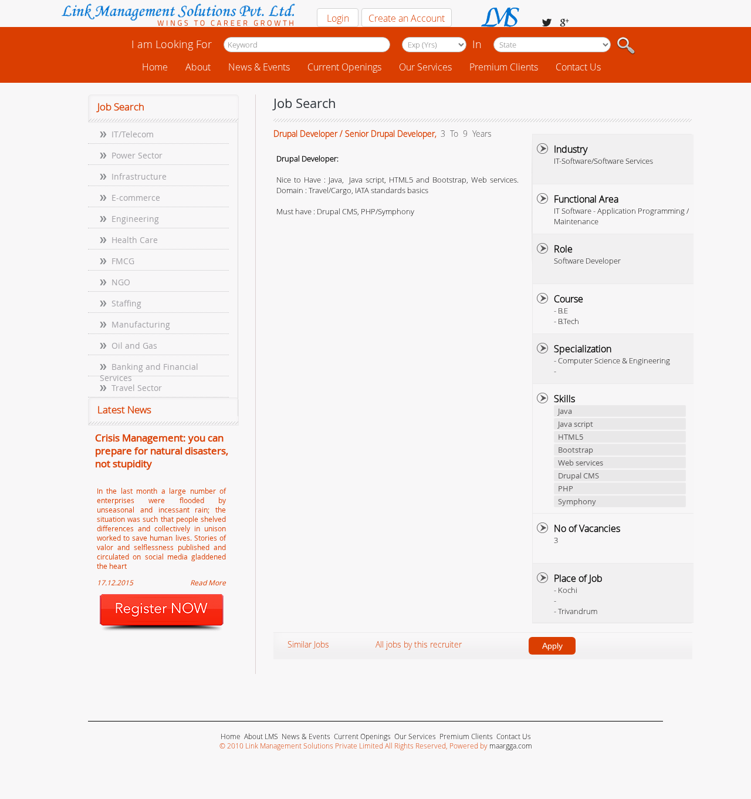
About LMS (261, 736)
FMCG (122, 261)
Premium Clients (503, 66)
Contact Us (578, 66)
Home (155, 66)
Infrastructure (139, 176)
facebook (547, 22)
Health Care (134, 239)
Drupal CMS (578, 475)
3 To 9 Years (465, 133)
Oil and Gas (134, 345)
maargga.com (510, 745)
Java (565, 411)
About (198, 66)
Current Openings (344, 66)
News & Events (259, 66)
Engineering (135, 218)
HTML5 (570, 436)
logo (177, 16)
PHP (565, 488)
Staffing (126, 303)
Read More (208, 582)
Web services (580, 462)
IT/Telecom (132, 134)
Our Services (425, 66)
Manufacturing (140, 324)
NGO (120, 282)
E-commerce (135, 197)
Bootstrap (575, 449)
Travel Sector (136, 387)
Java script (575, 424)
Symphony (577, 501)
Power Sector (137, 155)
